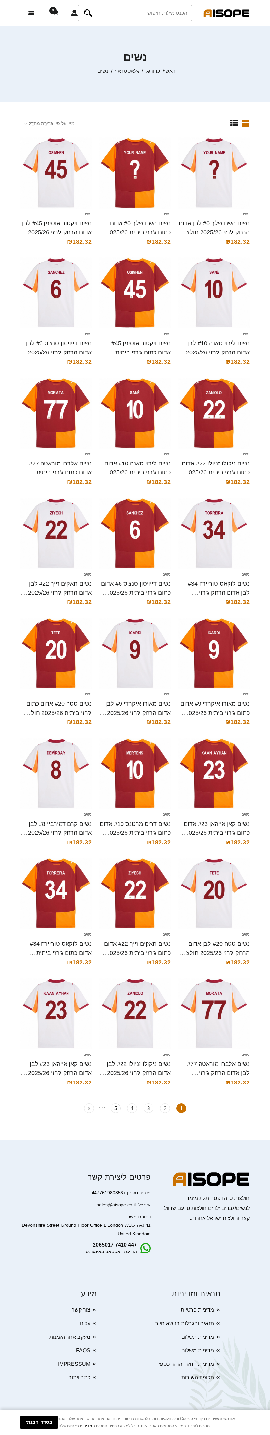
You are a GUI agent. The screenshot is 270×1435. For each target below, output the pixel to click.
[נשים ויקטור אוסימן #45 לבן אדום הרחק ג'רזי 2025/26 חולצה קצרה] (56, 173)
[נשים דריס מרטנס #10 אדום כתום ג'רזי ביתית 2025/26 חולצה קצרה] (135, 773)
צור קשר (81, 1310)
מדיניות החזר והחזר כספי (186, 1364)
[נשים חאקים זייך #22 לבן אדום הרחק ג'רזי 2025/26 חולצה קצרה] (56, 533)
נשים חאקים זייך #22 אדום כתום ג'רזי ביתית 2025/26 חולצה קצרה (137, 953)
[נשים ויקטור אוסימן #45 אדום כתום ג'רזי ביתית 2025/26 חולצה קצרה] (135, 292)
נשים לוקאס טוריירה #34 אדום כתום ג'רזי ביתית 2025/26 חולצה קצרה (61, 953)
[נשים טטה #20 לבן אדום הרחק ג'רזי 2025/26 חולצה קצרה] (214, 893)
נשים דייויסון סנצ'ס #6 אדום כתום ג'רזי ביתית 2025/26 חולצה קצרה (136, 592)
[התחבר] (74, 13)
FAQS (83, 1350)
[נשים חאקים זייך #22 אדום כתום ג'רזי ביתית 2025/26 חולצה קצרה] (135, 893)
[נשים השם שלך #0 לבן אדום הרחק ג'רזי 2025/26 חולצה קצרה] (214, 173)
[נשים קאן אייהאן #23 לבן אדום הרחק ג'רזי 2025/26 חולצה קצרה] (56, 1013)
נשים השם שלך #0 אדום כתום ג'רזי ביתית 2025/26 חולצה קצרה (138, 232)
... (102, 1106)
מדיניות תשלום (197, 1337)
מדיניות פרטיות (197, 1310)
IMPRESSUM (74, 1364)
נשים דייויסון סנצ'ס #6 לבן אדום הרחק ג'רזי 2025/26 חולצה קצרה (59, 352)
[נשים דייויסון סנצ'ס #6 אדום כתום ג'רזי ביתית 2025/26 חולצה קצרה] (135, 533)
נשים (245, 213)
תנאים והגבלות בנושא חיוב (184, 1323)
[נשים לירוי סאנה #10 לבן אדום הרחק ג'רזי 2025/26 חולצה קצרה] (214, 292)
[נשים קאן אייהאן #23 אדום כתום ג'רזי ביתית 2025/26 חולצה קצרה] (214, 773)
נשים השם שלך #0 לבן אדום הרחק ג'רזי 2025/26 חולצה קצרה (214, 232)
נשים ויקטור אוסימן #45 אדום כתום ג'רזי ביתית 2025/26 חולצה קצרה (141, 352)
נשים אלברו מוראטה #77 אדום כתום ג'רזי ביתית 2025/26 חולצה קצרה (60, 472)
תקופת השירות (197, 1377)
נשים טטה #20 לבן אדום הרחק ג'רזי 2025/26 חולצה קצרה (216, 953)
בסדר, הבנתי (39, 1422)
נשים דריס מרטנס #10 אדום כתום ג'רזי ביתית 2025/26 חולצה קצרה (135, 833)
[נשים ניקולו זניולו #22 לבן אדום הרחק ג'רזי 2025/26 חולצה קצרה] (135, 1013)
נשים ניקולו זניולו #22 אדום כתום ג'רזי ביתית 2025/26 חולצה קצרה (216, 472)
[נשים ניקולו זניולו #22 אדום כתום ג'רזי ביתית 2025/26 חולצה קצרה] (214, 413)
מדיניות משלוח (197, 1350)
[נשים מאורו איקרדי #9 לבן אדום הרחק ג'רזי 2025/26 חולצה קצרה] (135, 653)
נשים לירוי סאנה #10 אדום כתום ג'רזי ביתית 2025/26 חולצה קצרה (137, 472)
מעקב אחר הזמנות (69, 1337)
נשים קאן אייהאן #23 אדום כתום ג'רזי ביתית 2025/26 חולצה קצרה (217, 833)
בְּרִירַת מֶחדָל (41, 123)
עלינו (85, 1323)
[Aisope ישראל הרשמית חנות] (226, 13)
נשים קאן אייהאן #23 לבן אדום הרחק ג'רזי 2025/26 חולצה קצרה (60, 1073)
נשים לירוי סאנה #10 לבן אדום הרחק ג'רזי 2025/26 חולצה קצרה (218, 352)
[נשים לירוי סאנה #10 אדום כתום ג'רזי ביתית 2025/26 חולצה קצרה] (135, 413)
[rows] (234, 123)
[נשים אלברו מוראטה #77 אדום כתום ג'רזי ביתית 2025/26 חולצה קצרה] (56, 413)
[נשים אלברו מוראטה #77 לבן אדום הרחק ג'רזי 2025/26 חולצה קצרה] (214, 1013)
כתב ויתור (79, 1377)
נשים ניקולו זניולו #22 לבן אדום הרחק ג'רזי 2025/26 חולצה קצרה (139, 1073)
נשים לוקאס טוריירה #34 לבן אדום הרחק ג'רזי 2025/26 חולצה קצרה (219, 592)
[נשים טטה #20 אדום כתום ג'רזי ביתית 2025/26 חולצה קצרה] (56, 653)
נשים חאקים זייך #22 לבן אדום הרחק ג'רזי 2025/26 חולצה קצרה (60, 592)
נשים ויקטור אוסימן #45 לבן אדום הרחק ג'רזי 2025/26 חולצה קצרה (57, 232)
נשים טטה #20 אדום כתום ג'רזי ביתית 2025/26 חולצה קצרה (58, 712)
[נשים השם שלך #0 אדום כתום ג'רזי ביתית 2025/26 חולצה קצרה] (135, 173)
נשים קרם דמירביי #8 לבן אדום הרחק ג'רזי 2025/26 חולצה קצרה (60, 833)
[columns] (246, 123)
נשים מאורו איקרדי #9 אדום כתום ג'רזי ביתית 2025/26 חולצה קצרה (215, 712)
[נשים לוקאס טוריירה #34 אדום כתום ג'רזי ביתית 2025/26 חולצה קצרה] (56, 893)
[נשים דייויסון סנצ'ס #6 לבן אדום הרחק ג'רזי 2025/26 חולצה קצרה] (56, 292)
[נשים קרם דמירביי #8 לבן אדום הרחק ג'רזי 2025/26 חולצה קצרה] (56, 773)
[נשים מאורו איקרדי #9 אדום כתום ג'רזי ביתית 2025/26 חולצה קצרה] (214, 653)
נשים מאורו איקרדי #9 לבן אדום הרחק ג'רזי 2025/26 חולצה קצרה (138, 712)
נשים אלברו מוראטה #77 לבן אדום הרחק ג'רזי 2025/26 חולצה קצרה (218, 1073)
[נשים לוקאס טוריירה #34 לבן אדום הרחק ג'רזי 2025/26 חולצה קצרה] (214, 533)
